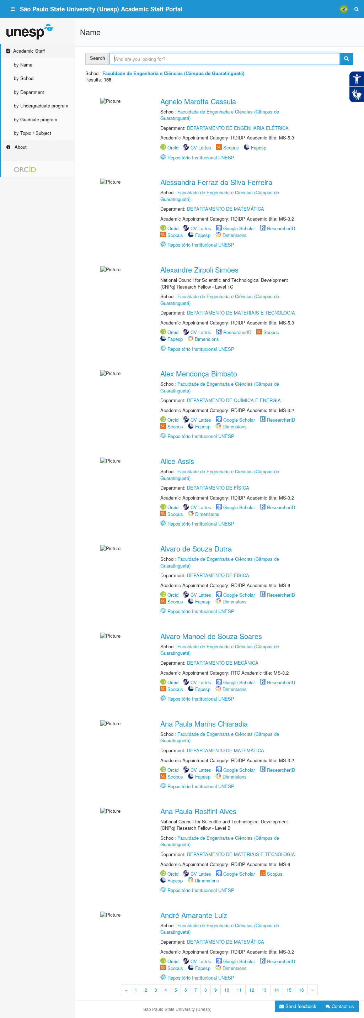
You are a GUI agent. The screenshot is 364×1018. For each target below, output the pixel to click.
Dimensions (235, 235)
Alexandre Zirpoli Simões (199, 269)
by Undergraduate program (41, 105)
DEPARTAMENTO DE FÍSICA (218, 487)
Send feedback (300, 1006)
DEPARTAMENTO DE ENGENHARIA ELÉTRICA (238, 128)
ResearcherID (281, 228)
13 (264, 990)
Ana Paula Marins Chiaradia (204, 723)
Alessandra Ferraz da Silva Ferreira (216, 182)
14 (276, 990)
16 (301, 990)
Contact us (342, 1006)
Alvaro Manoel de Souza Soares (211, 636)
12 (251, 990)
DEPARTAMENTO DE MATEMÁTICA (225, 208)
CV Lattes (201, 147)
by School (24, 78)
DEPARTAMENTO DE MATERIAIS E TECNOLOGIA (241, 312)
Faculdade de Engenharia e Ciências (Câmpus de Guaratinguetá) (219, 115)
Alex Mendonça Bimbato (198, 373)
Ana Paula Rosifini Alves (198, 811)
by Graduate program (35, 119)
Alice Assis (177, 461)
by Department (29, 92)
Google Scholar (239, 228)
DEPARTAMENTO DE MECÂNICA (222, 662)
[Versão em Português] (343, 9)
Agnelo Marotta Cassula (198, 101)
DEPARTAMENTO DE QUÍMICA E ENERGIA (234, 400)
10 (226, 990)
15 (289, 990)
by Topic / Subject (32, 133)
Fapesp (258, 147)
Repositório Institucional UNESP (200, 157)
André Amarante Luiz (193, 915)
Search (97, 58)
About (20, 146)
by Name (23, 64)
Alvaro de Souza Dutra (196, 548)
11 (239, 990)
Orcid (172, 147)
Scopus (231, 147)
